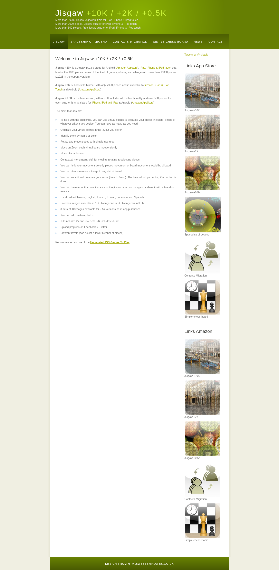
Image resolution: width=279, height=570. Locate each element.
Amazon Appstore (126, 67)
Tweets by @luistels (196, 54)
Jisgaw (111, 13)
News (198, 41)
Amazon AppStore (89, 89)
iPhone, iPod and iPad (105, 102)
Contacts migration (130, 41)
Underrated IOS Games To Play (109, 242)
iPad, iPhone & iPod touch (155, 67)
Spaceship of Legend (88, 41)
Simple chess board (170, 41)
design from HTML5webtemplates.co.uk (139, 563)
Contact (216, 41)
